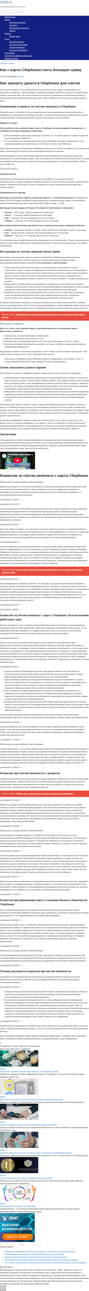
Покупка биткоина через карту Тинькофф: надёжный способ (26, 1178)
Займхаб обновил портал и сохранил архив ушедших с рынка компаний (36, 1257)
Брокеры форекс (16, 42)
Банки (7, 20)
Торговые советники (18, 45)
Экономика (9, 53)
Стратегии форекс (17, 47)
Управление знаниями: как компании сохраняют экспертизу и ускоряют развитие (40, 1251)
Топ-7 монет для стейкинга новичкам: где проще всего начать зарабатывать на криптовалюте (45, 1262)
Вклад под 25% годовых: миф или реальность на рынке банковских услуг (32, 1099)
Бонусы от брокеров (18, 50)
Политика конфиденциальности (18, 56)
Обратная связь (11, 58)
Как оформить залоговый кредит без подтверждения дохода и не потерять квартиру (42, 1260)
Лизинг (12, 31)
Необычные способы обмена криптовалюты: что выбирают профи (29, 1071)
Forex (7, 39)
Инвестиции (10, 17)
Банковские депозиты (19, 28)
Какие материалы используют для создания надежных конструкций (34, 1254)
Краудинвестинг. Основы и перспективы (18, 1206)
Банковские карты (17, 22)
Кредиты (13, 25)
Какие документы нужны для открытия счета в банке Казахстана (28, 1125)
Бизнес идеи (14, 36)
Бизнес (8, 34)
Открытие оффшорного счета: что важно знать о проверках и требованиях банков (36, 1153)
